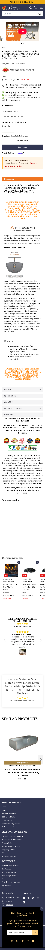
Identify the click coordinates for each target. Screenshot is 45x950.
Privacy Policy (7, 843)
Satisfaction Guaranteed (12, 839)
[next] (40, 760)
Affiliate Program (9, 856)
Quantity (6, 126)
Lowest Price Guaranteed (12, 836)
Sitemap (5, 853)
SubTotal (6, 122)
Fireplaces (6, 807)
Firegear (5, 63)
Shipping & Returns (9, 849)
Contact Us (6, 869)
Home (4, 48)
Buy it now (22, 147)
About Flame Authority (11, 865)
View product (22, 762)
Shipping (5, 136)
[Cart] (36, 7)
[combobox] (22, 13)
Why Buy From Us (9, 872)
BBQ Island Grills (8, 817)
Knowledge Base (9, 875)
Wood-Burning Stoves (11, 823)
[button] (22, 179)
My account (7, 885)
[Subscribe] (35, 932)
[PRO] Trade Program (11, 882)
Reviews (5, 879)
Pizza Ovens (7, 820)
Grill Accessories (9, 827)
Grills (4, 810)
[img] (22, 623)
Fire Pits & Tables (9, 813)
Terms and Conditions (11, 846)
